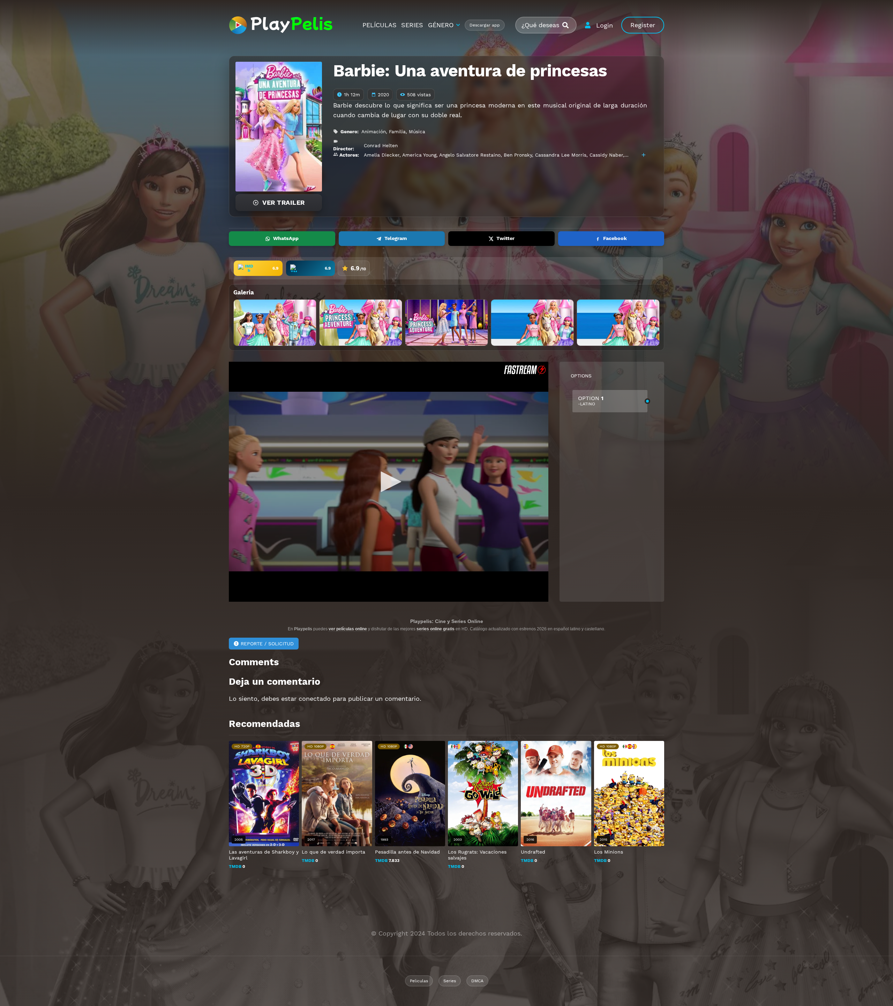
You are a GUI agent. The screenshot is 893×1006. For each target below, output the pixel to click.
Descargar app (485, 25)
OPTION (590, 400)
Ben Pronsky (518, 155)
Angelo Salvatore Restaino (470, 155)
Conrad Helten (381, 145)
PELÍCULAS (379, 25)
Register (642, 25)
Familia (397, 131)
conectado (315, 698)
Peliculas (419, 980)
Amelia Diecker (381, 155)
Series (449, 980)
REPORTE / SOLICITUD (267, 643)
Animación (373, 131)
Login (604, 25)
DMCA (477, 980)
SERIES (412, 25)
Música (417, 131)
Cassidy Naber (606, 155)
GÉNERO (440, 25)
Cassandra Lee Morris (560, 155)
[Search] (568, 25)
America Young (419, 155)
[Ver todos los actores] (643, 154)
